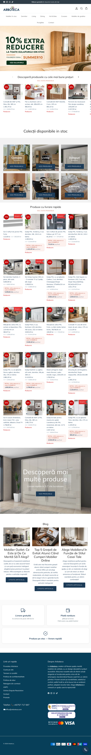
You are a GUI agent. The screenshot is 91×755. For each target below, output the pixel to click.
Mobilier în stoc (11, 16)
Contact (51, 23)
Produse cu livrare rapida (45, 207)
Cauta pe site (8, 670)
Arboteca (11, 743)
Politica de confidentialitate (13, 677)
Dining (42, 16)
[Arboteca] (11, 8)
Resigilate (40, 23)
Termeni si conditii (10, 673)
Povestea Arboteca (10, 666)
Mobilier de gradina (78, 16)
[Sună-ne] (85, 749)
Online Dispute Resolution (13, 690)
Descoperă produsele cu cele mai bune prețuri (45, 77)
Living (34, 16)
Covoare (64, 16)
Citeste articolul (17, 580)
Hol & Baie (53, 16)
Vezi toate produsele (45, 80)
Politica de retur (9, 680)
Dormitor (24, 16)
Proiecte (6, 697)
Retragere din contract (11, 684)
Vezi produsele (45, 494)
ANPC (5, 687)
